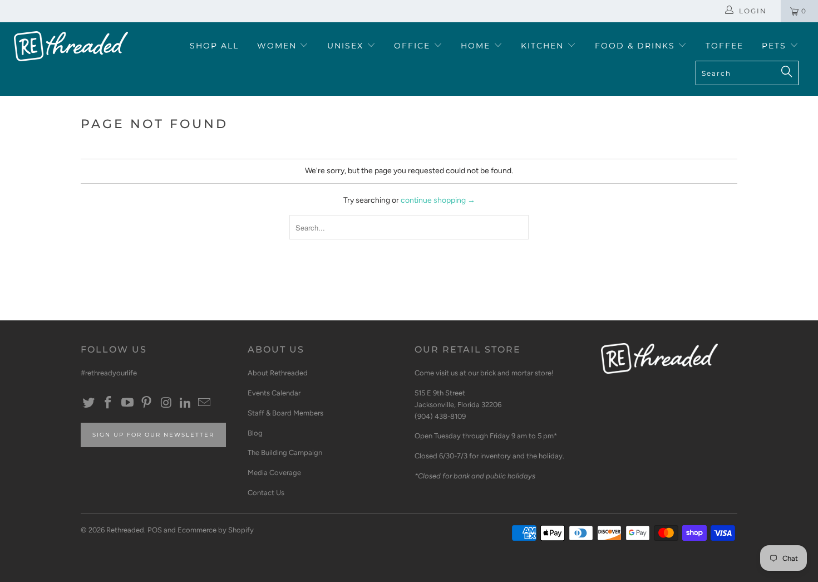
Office (413, 46)
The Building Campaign (285, 452)
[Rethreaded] (71, 46)
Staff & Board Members (285, 413)
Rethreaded (125, 530)
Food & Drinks (636, 46)
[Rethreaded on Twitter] (89, 403)
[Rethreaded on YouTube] (127, 403)
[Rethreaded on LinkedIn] (185, 403)
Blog (255, 433)
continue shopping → (438, 200)
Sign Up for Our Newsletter (153, 434)
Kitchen (544, 46)
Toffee (724, 46)
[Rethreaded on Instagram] (166, 403)
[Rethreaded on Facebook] (108, 403)
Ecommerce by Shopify (216, 530)
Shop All (214, 46)
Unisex (347, 46)
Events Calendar (274, 393)
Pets (776, 46)
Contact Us (266, 492)
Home (477, 46)
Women (278, 46)
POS (154, 530)
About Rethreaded (278, 373)
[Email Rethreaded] (204, 403)
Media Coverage (274, 472)
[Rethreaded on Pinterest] (147, 403)
